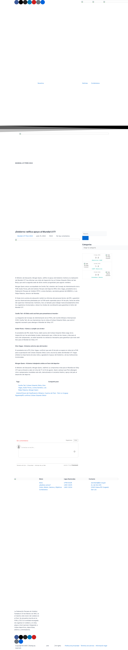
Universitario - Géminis (97, 277)
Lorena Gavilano (37, 387)
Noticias (85, 83)
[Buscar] (85, 238)
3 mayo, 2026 (97, 255)
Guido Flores (27, 387)
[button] (48, 385)
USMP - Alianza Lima (97, 269)
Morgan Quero (33, 390)
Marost (51, 646)
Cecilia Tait (22, 385)
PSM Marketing (41, 646)
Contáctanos (95, 83)
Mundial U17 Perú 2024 (25, 236)
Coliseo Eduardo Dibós (34, 385)
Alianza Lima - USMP (97, 260)
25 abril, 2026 (97, 272)
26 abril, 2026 (97, 263)
